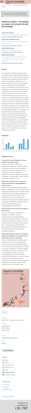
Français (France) (8, 367)
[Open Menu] (1, 1)
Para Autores (5, 387)
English (6, 360)
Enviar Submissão (8, 350)
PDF (5, 312)
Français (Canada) (9, 365)
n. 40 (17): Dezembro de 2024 (20, 5)
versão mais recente (21, 14)
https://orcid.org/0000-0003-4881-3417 (12, 45)
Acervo (8, 5)
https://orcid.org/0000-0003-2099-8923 (12, 52)
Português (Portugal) (9, 374)
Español (6, 362)
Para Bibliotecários (7, 389)
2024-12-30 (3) (6, 326)
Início (3, 5)
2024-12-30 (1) (5, 330)
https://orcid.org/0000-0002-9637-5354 (12, 37)
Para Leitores (5, 384)
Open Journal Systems (8, 396)
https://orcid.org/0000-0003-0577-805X (12, 63)
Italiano (6, 370)
